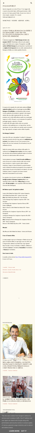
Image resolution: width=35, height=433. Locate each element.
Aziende (21, 20)
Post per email (11, 267)
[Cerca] (31, 2)
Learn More (14, 431)
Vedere (14, 20)
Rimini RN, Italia (11, 272)
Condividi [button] (5, 267)
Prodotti (13, 269)
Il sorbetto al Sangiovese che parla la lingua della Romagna (17, 400)
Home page (7, 20)
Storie (17, 269)
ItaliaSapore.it (9, 6)
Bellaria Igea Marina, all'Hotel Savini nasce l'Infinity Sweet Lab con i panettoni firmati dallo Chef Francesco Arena (17, 365)
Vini (20, 269)
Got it (24, 431)
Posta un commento (12, 370)
